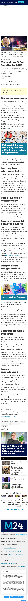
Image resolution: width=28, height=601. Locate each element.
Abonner (21, 2)
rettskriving (6, 424)
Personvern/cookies (21, 534)
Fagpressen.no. (7, 591)
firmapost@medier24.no (8, 563)
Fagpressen (22, 566)
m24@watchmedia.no (17, 558)
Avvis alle (6, 596)
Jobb (5, 2)
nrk (18, 424)
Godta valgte (13, 596)
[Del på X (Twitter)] (4, 430)
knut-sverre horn (7, 421)
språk (13, 424)
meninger (5, 426)
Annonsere (10, 2)
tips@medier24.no (10, 548)
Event (15, 2)
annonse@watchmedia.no (15, 554)
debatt (17, 421)
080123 (23, 421)
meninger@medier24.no (8, 416)
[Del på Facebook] (2, 430)
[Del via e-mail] (7, 430)
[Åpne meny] (26, 2)
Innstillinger (23, 600)
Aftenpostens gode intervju (13, 255)
